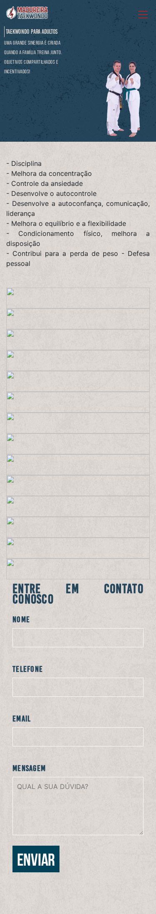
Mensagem (29, 768)
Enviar (36, 861)
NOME (21, 619)
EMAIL (21, 719)
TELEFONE (27, 669)
